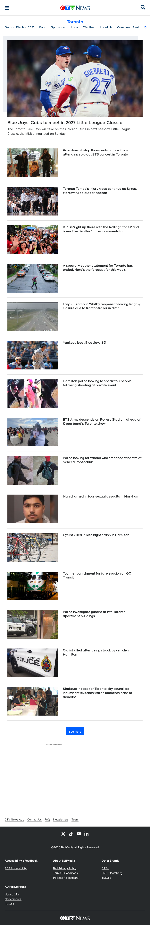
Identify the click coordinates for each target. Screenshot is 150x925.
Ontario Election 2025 (20, 27)
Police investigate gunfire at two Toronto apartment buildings (94, 614)
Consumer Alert (128, 27)
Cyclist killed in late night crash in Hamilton (96, 535)
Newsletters (60, 819)
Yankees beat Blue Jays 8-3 (84, 343)
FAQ (47, 819)
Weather (89, 27)
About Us (106, 27)
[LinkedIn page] (86, 833)
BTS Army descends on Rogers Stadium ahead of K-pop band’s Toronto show (101, 422)
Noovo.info (12, 894)
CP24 (105, 868)
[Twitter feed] (63, 833)
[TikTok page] (71, 833)
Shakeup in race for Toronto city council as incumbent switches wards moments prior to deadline (97, 693)
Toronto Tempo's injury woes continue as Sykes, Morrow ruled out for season (100, 191)
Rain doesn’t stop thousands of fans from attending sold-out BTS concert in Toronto (95, 152)
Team (75, 819)
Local (75, 27)
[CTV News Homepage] (75, 7)
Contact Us (34, 819)
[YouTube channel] (79, 833)
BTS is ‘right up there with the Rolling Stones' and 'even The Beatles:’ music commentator (101, 229)
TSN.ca (106, 877)
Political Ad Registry (66, 877)
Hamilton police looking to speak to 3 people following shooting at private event (97, 383)
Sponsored (58, 27)
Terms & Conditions (65, 873)
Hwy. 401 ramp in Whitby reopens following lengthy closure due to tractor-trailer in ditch (101, 306)
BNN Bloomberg (112, 873)
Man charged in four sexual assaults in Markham (101, 496)
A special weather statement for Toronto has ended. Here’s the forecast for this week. (98, 268)
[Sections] (7, 8)
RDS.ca (9, 903)
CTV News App (14, 819)
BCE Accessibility (16, 868)
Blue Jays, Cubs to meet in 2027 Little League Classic (64, 122)
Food (42, 27)
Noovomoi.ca (13, 899)
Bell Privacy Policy (64, 868)
